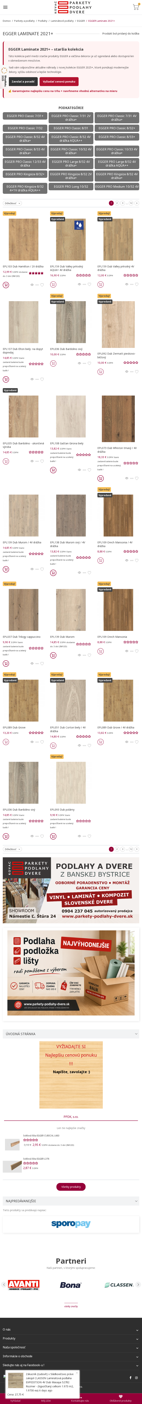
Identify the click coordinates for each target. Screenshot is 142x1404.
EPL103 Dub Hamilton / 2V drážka (23, 266)
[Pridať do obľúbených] (42, 285)
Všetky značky (71, 1306)
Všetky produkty (71, 1187)
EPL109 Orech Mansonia (112, 636)
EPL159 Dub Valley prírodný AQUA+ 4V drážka (66, 268)
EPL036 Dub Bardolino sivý (66, 349)
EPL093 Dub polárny (62, 809)
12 (131, 203)
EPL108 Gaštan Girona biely (66, 443)
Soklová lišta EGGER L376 (36, 1158)
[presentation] (4, 1285)
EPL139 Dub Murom (62, 636)
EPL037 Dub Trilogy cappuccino (21, 636)
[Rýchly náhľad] (32, 285)
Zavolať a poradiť (23, 81)
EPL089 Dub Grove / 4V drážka (115, 727)
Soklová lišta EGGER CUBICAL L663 (41, 1135)
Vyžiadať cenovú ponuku (59, 81)
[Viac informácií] (37, 285)
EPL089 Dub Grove (14, 727)
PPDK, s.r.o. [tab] (71, 1117)
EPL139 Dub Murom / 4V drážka (22, 542)
